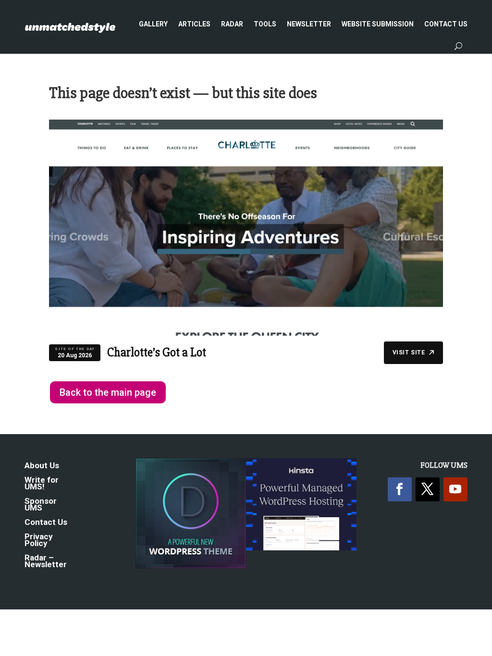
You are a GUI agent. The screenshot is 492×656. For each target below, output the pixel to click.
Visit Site (409, 352)
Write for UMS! (42, 483)
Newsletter (309, 24)
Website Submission (378, 24)
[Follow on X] (428, 489)
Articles (194, 24)
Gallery (153, 24)
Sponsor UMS (41, 505)
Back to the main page (108, 392)
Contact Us (445, 24)
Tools (265, 24)
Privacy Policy (39, 540)
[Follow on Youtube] (455, 489)
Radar (232, 24)
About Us (42, 466)
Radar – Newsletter (46, 561)
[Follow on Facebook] (400, 489)
